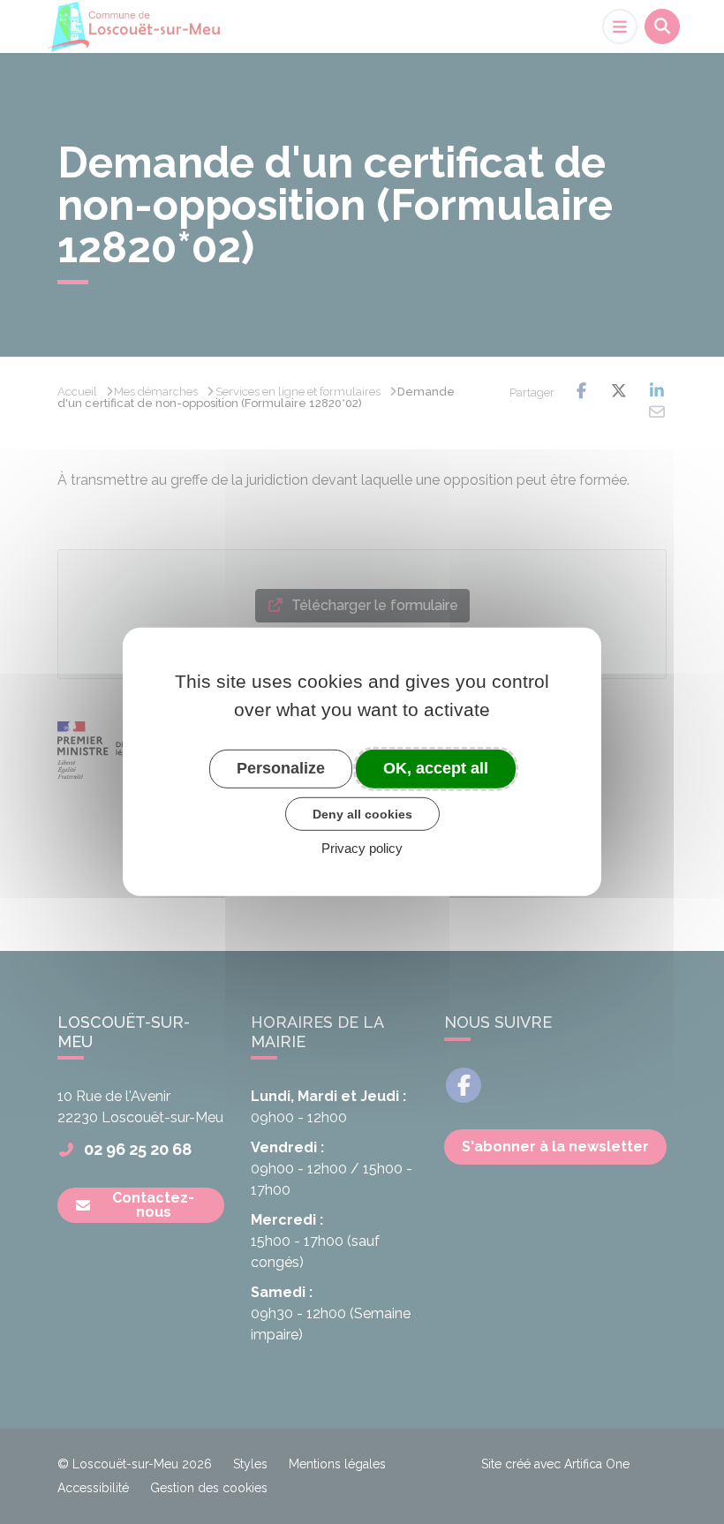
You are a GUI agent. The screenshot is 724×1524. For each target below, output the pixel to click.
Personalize (281, 768)
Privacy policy (362, 848)
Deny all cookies (362, 813)
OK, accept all (435, 768)
